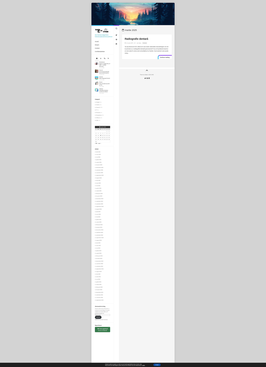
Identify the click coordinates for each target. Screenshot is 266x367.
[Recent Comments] (104, 58)
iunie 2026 (98, 154)
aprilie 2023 (98, 250)
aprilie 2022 (98, 281)
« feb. (96, 143)
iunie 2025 (98, 183)
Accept (156, 364)
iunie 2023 (98, 245)
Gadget (97, 102)
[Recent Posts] (97, 58)
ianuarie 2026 (99, 164)
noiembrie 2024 (99, 201)
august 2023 (99, 240)
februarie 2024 (99, 224)
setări (143, 365)
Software (101, 88)
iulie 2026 (98, 151)
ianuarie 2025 (99, 196)
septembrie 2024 (100, 206)
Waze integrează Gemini (104, 78)
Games (100, 82)
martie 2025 (98, 190)
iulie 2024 (98, 211)
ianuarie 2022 (99, 289)
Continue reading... (165, 57)
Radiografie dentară (136, 38)
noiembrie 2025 (99, 170)
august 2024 (99, 209)
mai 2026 (98, 157)
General (101, 70)
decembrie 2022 (99, 261)
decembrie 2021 (99, 292)
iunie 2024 (98, 214)
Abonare (98, 317)
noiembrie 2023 (99, 232)
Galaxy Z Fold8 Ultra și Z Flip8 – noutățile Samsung (104, 65)
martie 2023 (98, 253)
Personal (98, 112)
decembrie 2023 (99, 229)
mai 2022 (98, 279)
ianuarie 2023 (99, 258)
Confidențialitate (100, 51)
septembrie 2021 (100, 300)
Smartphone (102, 62)
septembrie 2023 (100, 237)
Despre (97, 45)
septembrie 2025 (100, 175)
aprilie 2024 (98, 219)
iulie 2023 (98, 242)
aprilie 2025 (98, 188)
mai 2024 (98, 216)
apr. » (99, 143)
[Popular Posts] (101, 58)
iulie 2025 (98, 180)
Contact (97, 48)
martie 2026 (98, 162)
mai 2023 (98, 248)
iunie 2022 (98, 276)
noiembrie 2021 (99, 294)
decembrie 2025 (99, 167)
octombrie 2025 (99, 172)
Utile (97, 120)
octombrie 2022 (99, 266)
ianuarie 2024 (99, 227)
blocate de (103, 330)
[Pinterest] (116, 39)
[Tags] (108, 58)
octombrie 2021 (99, 297)
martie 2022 (98, 284)
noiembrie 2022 (99, 263)
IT (96, 109)
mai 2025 (98, 185)
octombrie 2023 (99, 235)
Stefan (139, 43)
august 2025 (99, 177)
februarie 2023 (99, 255)
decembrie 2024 (99, 198)
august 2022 (99, 271)
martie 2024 (98, 222)
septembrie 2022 (100, 268)
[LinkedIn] (116, 44)
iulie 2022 (98, 274)
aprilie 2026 (98, 159)
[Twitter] (116, 35)
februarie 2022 (99, 287)
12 (100, 135)
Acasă (97, 41)
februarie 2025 (99, 193)
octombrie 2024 (99, 203)
